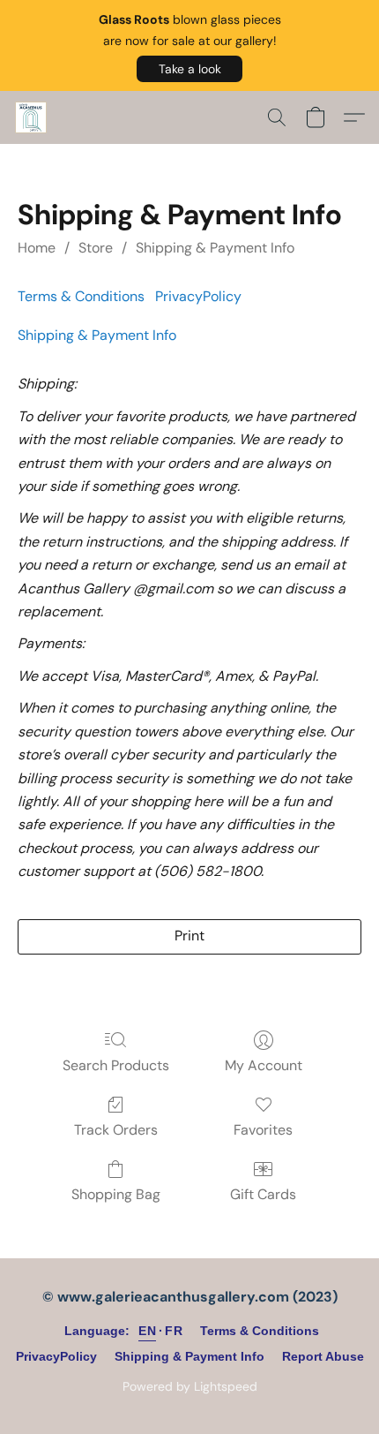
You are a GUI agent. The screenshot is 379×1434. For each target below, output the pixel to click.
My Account (263, 1065)
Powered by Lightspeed (190, 1386)
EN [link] (147, 1331)
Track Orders (116, 1130)
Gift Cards (263, 1194)
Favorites (263, 1130)
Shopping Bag (115, 1194)
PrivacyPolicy (198, 296)
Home (37, 247)
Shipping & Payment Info (215, 247)
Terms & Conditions (81, 296)
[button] (189, 69)
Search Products (116, 1065)
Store (95, 247)
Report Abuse (323, 1356)
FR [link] (173, 1331)
